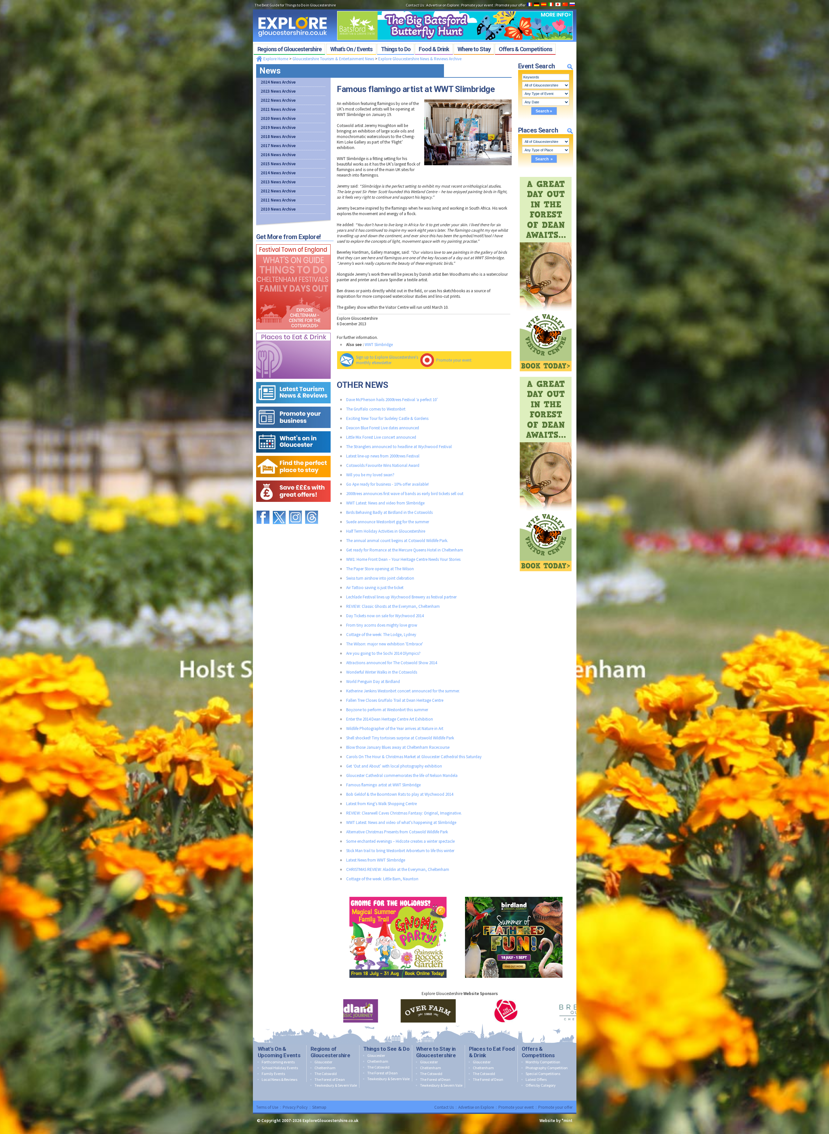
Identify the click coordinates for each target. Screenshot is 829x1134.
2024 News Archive (278, 82)
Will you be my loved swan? (370, 475)
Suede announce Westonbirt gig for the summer (387, 522)
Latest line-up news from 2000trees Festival (382, 456)
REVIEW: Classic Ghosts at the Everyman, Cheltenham (393, 606)
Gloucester (323, 1061)
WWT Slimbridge (379, 344)
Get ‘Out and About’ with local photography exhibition (394, 766)
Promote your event (453, 360)
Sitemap (319, 1107)
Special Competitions (543, 1073)
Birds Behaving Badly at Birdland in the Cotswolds (389, 512)
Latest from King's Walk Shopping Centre (381, 803)
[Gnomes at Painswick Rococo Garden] (398, 895)
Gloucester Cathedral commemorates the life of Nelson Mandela (402, 775)
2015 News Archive (278, 164)
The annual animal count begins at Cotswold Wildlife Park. (397, 540)
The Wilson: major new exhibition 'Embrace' (384, 644)
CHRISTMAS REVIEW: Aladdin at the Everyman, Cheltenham (397, 869)
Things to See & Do (386, 1049)
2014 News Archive (278, 173)
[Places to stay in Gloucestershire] (293, 454)
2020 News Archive (278, 118)
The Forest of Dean (329, 1079)
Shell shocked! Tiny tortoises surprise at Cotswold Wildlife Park (400, 738)
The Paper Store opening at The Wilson (380, 569)
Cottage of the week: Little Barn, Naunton (382, 879)
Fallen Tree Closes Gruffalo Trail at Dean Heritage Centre (394, 700)
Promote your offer (555, 1107)
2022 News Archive (278, 100)
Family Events (273, 1073)
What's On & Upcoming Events (279, 1052)
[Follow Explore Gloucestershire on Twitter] (279, 507)
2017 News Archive (278, 145)
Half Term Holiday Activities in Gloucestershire (385, 531)
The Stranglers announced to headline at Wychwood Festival (399, 446)
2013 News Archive (278, 182)
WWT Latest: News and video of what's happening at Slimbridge (401, 822)
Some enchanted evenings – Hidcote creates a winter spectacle (400, 841)
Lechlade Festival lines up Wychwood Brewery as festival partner (401, 597)
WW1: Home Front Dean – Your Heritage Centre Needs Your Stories (403, 559)
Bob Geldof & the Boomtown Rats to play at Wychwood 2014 (399, 794)
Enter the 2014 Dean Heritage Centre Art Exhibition (389, 719)
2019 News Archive (278, 127)
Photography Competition (547, 1067)
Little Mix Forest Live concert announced (381, 437)
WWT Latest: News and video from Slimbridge (385, 503)
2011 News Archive (278, 200)
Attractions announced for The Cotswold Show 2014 (391, 662)
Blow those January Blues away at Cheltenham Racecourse (397, 747)
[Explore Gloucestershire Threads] (311, 507)
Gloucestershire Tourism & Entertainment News (333, 59)
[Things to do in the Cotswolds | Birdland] (513, 895)
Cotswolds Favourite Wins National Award (382, 465)
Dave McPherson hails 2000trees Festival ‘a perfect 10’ (392, 399)
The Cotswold (325, 1073)
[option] (382, 1011)
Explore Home (275, 59)
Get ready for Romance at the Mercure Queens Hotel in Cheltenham (404, 550)
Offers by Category (541, 1085)
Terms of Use (267, 1107)
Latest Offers (536, 1079)
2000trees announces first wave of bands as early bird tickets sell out (404, 493)
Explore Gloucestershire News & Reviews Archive (419, 59)
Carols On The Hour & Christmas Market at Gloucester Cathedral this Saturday (414, 756)
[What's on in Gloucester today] (293, 430)
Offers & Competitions (538, 1052)
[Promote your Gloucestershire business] (293, 405)
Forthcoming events (278, 1061)
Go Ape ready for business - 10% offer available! (387, 484)
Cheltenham (324, 1067)
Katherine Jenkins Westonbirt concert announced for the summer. (403, 691)
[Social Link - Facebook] (263, 507)
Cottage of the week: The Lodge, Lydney (381, 634)
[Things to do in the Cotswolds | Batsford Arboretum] (455, 9)
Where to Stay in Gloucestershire (436, 1052)
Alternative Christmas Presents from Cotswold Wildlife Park (397, 832)
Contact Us (444, 1107)
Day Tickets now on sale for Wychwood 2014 (385, 616)
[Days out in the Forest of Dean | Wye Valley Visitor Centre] (546, 175)
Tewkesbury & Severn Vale (335, 1085)
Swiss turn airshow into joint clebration (380, 578)
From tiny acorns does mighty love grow (381, 625)
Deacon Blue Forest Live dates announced (382, 428)
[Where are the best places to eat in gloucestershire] (293, 331)
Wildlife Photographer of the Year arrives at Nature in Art (394, 728)
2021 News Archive (278, 109)
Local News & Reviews (279, 1079)
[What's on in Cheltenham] (293, 243)
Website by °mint (556, 1120)
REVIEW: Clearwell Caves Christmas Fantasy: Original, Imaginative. (404, 813)
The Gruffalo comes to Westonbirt (375, 409)
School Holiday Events (280, 1067)
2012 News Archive (278, 191)
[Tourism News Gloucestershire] (293, 380)
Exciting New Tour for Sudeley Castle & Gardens (387, 418)
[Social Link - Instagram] (295, 507)
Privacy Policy (295, 1107)
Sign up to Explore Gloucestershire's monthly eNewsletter (387, 359)
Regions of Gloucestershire (330, 1052)
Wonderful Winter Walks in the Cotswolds (381, 672)
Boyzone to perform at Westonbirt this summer (387, 709)
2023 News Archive (278, 91)
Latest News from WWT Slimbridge (375, 860)
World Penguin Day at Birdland (373, 681)
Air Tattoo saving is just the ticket (374, 587)
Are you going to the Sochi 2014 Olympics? (383, 653)
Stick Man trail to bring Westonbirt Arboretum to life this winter (400, 850)
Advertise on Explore (476, 1107)
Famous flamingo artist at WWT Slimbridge (383, 785)
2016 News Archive (278, 154)
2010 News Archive (278, 209)
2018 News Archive (278, 136)
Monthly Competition (543, 1061)
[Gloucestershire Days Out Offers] (293, 479)
